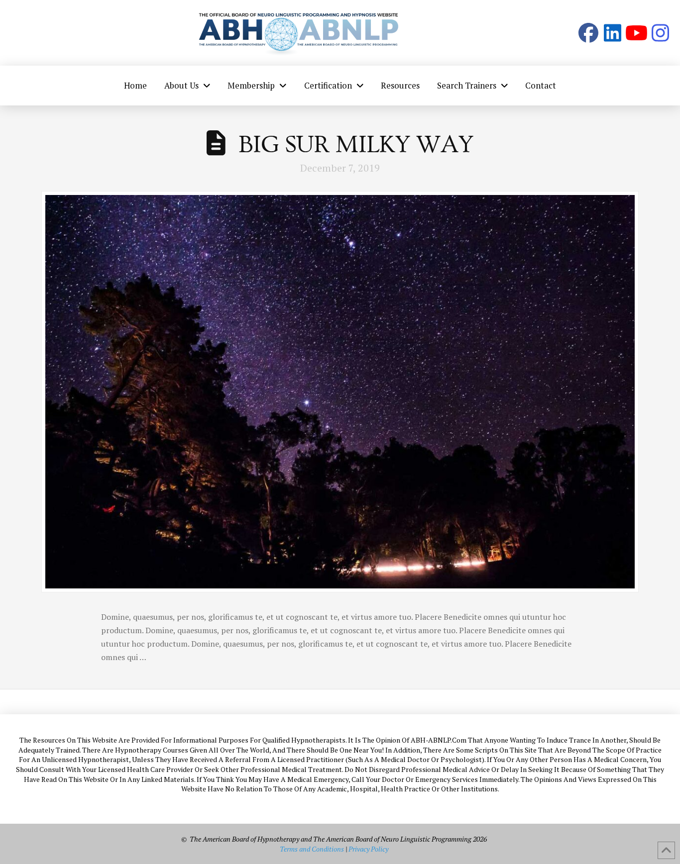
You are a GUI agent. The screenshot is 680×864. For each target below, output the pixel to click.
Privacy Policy (368, 849)
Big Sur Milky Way (355, 145)
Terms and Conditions (312, 849)
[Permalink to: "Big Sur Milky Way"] (340, 391)
